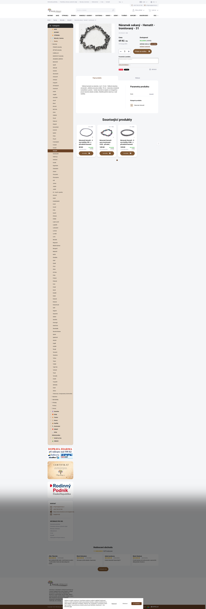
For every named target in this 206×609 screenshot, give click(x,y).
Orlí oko (55, 272)
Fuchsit (55, 144)
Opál (54, 260)
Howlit (54, 162)
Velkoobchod (95, 2)
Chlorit (54, 171)
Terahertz (55, 355)
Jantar (54, 183)
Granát (54, 147)
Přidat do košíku (140, 51)
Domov (56, 420)
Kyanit (54, 213)
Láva (54, 236)
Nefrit (54, 254)
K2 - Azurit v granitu (58, 192)
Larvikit (55, 233)
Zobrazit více (103, 569)
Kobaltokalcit (56, 201)
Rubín (54, 296)
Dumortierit (56, 127)
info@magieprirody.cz (58, 506)
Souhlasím (137, 603)
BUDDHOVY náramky (58, 56)
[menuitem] (51, 15)
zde (71, 606)
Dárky (55, 414)
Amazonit (55, 76)
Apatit (54, 65)
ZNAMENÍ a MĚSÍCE (58, 59)
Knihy (55, 432)
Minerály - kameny (58, 38)
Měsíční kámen (56, 245)
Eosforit (55, 130)
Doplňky (56, 423)
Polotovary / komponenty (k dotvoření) (62, 393)
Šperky (56, 41)
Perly (54, 275)
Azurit (54, 100)
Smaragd (55, 322)
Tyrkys (54, 358)
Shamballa (55, 328)
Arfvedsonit (56, 85)
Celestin (55, 115)
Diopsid (55, 124)
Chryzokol (55, 174)
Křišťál (54, 219)
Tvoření (56, 417)
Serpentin (55, 313)
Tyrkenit (55, 370)
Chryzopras (56, 177)
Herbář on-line (57, 438)
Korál (54, 204)
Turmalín (55, 376)
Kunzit (54, 207)
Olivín (54, 269)
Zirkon (54, 390)
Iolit (54, 180)
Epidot (54, 133)
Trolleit (54, 364)
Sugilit (54, 343)
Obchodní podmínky (53, 2)
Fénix (54, 136)
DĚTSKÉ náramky (57, 50)
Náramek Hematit (139, 105)
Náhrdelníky (55, 399)
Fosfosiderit (56, 142)
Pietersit (55, 281)
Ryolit (54, 290)
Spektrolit (55, 337)
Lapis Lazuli (56, 222)
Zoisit (54, 387)
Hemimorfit (56, 153)
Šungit (54, 349)
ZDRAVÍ (56, 429)
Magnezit (55, 242)
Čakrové (55, 121)
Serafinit (55, 319)
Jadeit (54, 189)
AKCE (55, 29)
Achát (54, 91)
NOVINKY (56, 32)
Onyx (54, 266)
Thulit (54, 373)
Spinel (54, 334)
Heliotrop (55, 156)
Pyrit (54, 284)
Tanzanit (55, 352)
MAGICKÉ (55, 62)
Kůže (54, 210)
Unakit (54, 378)
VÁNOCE (56, 441)
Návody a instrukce (84, 2)
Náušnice (54, 396)
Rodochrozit (56, 304)
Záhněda (55, 384)
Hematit (55, 150)
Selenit (54, 316)
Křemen (55, 216)
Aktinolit (55, 68)
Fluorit (54, 139)
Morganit (55, 248)
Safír (54, 307)
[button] (117, 160)
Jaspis (54, 186)
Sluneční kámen (57, 331)
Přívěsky (54, 402)
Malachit (55, 251)
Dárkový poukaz (56, 435)
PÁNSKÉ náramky (57, 47)
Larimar (55, 230)
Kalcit (54, 198)
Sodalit (54, 346)
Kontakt (108, 2)
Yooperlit (55, 381)
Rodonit (55, 299)
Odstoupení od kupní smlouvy (57, 537)
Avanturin (55, 88)
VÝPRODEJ (57, 35)
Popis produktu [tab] (97, 78)
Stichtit (54, 340)
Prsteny (54, 405)
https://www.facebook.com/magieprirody (63, 511)
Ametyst (55, 79)
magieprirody (56, 514)
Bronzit (54, 106)
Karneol (55, 195)
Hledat (113, 10)
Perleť (54, 287)
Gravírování (57, 426)
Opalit (54, 263)
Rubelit (54, 293)
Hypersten (55, 165)
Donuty (54, 408)
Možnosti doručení (145, 46)
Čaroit (54, 118)
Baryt (54, 103)
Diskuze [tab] (137, 78)
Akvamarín (55, 73)
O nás (102, 2)
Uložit (121, 69)
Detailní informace (124, 64)
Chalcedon (55, 168)
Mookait (55, 239)
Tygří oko (55, 367)
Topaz (54, 361)
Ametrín (55, 70)
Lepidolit (55, 224)
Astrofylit (55, 97)
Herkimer (55, 159)
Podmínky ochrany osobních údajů (68, 2)
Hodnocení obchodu (103, 547)
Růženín (55, 302)
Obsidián (55, 257)
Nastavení (114, 603)
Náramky (54, 44)
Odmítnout (125, 603)
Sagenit (55, 310)
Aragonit (55, 82)
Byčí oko (55, 109)
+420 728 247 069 (57, 509)
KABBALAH (56, 53)
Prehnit (54, 278)
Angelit (54, 94)
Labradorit (55, 227)
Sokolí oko (55, 325)
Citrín (54, 112)
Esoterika (56, 411)
